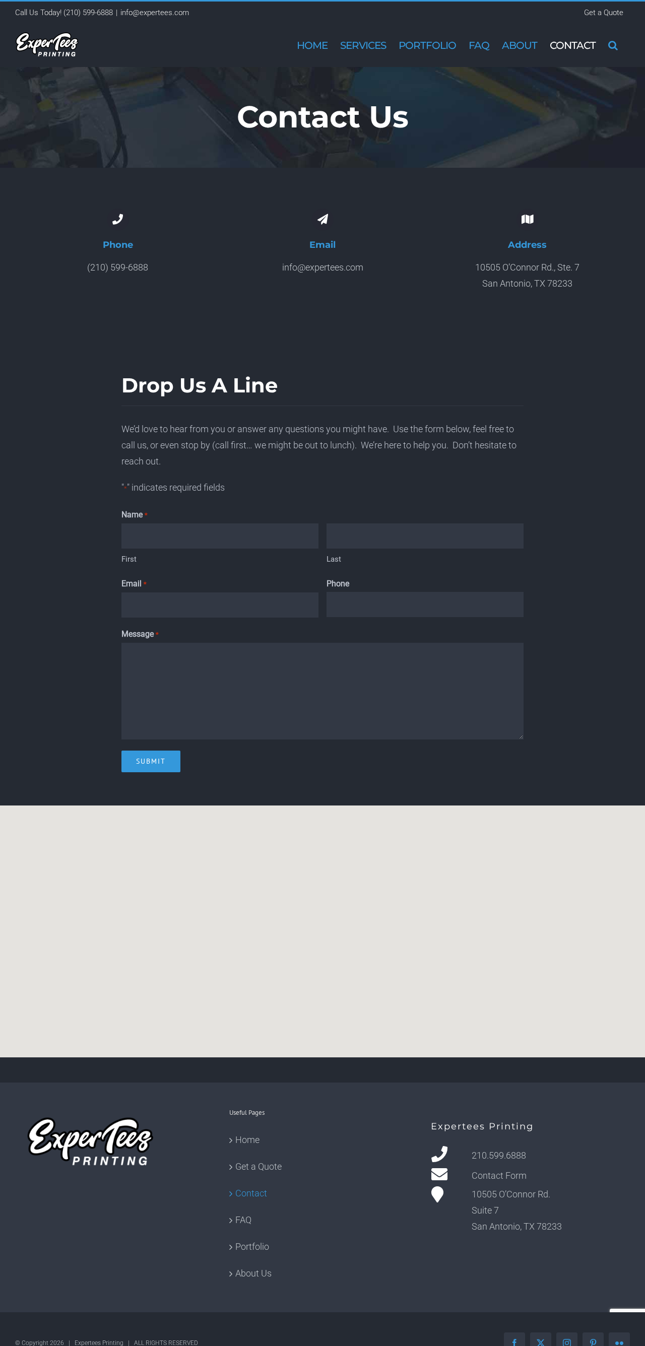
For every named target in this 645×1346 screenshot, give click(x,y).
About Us (253, 1273)
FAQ (243, 1220)
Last (334, 559)
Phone (338, 583)
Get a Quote (258, 1166)
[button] (612, 45)
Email (133, 583)
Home (247, 1139)
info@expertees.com (154, 12)
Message (139, 634)
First (129, 559)
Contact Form (499, 1175)
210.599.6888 (499, 1155)
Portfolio (252, 1246)
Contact (251, 1193)
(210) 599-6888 (88, 12)
